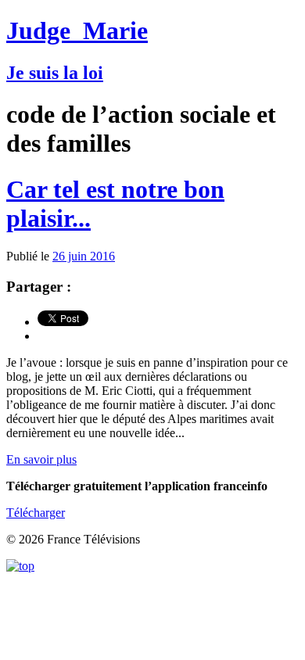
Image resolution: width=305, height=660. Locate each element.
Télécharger (35, 512)
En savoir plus (41, 459)
